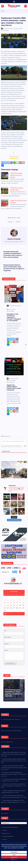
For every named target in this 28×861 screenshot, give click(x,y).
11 (7, 602)
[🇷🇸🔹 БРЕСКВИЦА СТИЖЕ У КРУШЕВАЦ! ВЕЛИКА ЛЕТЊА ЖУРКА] (21, 497)
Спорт (15, 28)
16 (23, 602)
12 (11, 602)
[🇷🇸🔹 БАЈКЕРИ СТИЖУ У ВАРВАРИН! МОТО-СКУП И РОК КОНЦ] (6, 497)
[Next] (23, 675)
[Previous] (21, 675)
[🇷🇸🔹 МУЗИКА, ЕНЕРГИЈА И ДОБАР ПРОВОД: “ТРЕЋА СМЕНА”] (14, 511)
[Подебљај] (2, 446)
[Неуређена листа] (11, 446)
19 (11, 605)
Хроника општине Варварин (10, 827)
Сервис (5, 830)
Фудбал (18, 221)
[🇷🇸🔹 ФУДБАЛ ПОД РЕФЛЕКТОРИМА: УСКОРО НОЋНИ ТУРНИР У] (14, 497)
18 (8, 605)
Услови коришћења (8, 836)
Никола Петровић (8, 28)
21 (17, 605)
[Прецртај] (8, 446)
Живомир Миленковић (15, 305)
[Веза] (17, 446)
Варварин (10, 221)
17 (5, 605)
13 (14, 602)
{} (18, 445)
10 (5, 602)
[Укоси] (4, 446)
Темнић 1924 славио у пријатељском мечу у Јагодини (16, 175)
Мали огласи (6, 833)
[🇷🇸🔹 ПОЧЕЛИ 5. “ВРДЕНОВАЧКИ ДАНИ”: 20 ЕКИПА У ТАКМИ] (6, 504)
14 (17, 602)
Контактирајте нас (10, 663)
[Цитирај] (13, 446)
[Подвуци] (6, 446)
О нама (4, 839)
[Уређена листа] (10, 446)
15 (20, 602)
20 (14, 605)
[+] (20, 445)
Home (2, 11)
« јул (5, 613)
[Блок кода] (15, 446)
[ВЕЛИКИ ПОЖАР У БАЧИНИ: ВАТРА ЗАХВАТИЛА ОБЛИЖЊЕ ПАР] (6, 511)
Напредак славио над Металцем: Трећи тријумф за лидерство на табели (14, 691)
